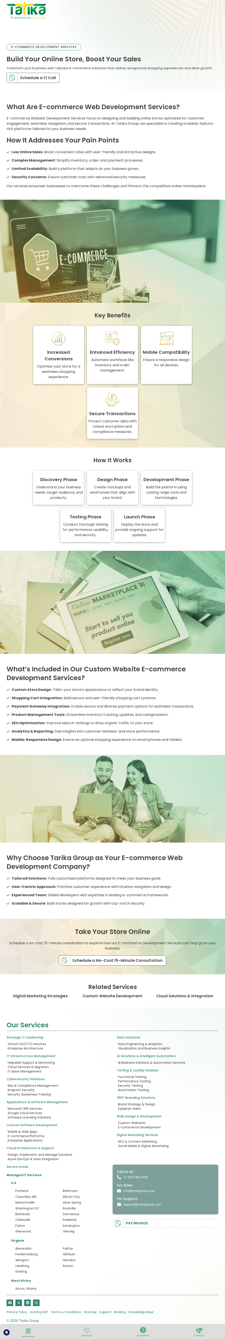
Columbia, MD (26, 1197)
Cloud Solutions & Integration (184, 996)
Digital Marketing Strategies (40, 996)
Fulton (20, 1225)
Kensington (71, 1225)
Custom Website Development (112, 996)
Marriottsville (25, 1202)
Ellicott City (71, 1197)
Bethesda (22, 1214)
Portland (21, 1191)
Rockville (69, 1208)
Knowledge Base (141, 1312)
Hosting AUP (39, 1312)
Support (105, 1312)
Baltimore (70, 1191)
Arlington (22, 1260)
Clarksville (22, 1220)
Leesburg (22, 1266)
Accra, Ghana (25, 1288)
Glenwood (23, 1231)
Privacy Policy (17, 1312)
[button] (28, 1331)
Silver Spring (72, 1202)
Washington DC (27, 1208)
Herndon (69, 1260)
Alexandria (23, 1248)
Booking (120, 1312)
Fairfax (68, 1248)
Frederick (70, 1220)
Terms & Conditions (66, 1312)
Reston (68, 1266)
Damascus (71, 1214)
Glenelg (68, 1231)
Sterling (21, 1271)
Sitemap (90, 1312)
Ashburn (69, 1254)
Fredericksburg (26, 1254)
